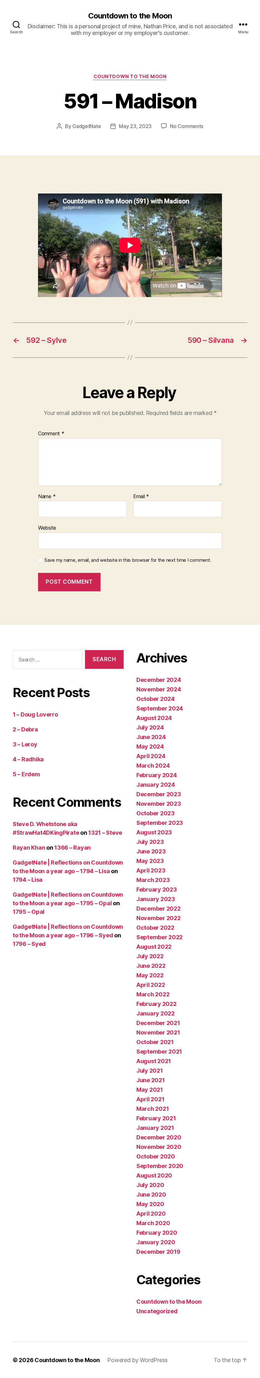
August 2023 (154, 832)
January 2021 (155, 1127)
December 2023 (158, 794)
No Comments (186, 126)
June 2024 (151, 737)
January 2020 (155, 1242)
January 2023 (155, 899)
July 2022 (150, 956)
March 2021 (152, 1108)
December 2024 (158, 679)
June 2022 (151, 965)
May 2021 (149, 1089)
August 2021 (153, 1061)
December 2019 (158, 1251)
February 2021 (156, 1118)
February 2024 (156, 775)
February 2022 (156, 1004)
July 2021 (149, 1070)
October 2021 (155, 1042)
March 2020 (153, 1223)
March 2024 (153, 765)
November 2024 (158, 689)
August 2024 (154, 718)
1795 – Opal (28, 911)
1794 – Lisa (27, 879)
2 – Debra (25, 729)
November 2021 (158, 1032)
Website (47, 528)
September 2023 (159, 822)
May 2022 (150, 975)
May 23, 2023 (135, 126)
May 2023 (150, 861)
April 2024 (150, 756)
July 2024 (150, 727)
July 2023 (150, 841)
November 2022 (158, 918)
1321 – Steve (105, 832)
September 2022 (159, 937)
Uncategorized (157, 1311)
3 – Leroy (25, 744)
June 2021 (150, 1080)
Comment (51, 434)
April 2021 (150, 1099)
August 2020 (154, 1175)
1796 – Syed (29, 943)
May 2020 (150, 1204)
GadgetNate (86, 126)
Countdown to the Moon (130, 16)
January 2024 (155, 784)
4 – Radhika (28, 759)
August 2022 (154, 946)
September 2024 (159, 708)
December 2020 (158, 1137)
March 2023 (153, 880)
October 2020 (155, 1156)
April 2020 (151, 1213)
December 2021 (158, 1023)
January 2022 (155, 1013)
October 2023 (155, 813)
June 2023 (151, 851)
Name (46, 496)
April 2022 (150, 984)
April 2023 (150, 870)
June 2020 (151, 1194)
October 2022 (155, 927)
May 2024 (150, 746)
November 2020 (158, 1147)
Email (141, 496)
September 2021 (159, 1051)
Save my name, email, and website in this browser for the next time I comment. (127, 560)
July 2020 (150, 1185)
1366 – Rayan (72, 847)
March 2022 (152, 994)
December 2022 (158, 908)
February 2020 (156, 1232)
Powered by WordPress (137, 1360)
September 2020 (159, 1166)
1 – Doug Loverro (35, 714)
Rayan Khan (29, 847)
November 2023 (158, 803)
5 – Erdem (26, 774)
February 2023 (156, 889)
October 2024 (155, 699)
